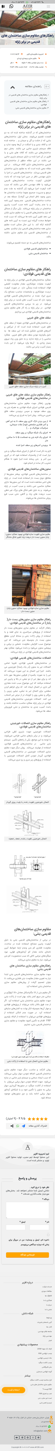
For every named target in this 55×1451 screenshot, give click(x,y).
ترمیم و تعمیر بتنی (45, 1402)
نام (47, 1222)
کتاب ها (49, 1327)
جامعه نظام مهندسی (45, 1331)
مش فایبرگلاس (47, 1367)
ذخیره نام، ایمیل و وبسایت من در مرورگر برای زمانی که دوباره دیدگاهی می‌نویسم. (29, 1242)
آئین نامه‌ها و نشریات (44, 1322)
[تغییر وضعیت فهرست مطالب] (45, 86)
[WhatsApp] (17, 1126)
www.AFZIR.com (37, 1447)
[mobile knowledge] (4, 6)
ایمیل (22, 1222)
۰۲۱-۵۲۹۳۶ (36, 2)
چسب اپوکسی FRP (45, 1353)
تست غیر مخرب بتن (45, 1398)
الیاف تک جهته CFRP (44, 1349)
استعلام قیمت (13, 1390)
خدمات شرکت (47, 1286)
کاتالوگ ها (48, 1295)
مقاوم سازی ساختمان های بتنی (41, 1384)
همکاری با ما (47, 1300)
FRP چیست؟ (47, 1389)
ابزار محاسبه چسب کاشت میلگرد (41, 1380)
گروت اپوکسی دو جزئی (44, 1371)
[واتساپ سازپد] (12, 6)
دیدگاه (45, 1199)
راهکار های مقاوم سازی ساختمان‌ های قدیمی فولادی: (28, 103)
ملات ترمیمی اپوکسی (45, 1358)
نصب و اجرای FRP (45, 1393)
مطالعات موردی (47, 1291)
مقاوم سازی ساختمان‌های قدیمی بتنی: (30, 108)
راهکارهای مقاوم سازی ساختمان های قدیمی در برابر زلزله (28, 96)
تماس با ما (48, 1309)
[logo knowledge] (27, 7)
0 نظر (12, 62)
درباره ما (49, 1305)
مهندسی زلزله (47, 1336)
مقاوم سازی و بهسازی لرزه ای (27, 58)
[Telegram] (23, 1126)
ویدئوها (49, 1317)
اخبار (50, 1340)
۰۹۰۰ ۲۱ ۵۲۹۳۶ (18, 2)
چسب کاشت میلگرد (45, 1362)
